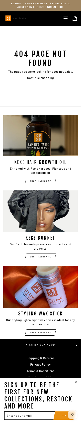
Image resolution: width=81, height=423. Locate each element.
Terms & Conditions (40, 371)
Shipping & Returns (40, 358)
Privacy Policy (40, 364)
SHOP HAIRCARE (40, 181)
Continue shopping (40, 78)
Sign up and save (40, 345)
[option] (40, 5)
